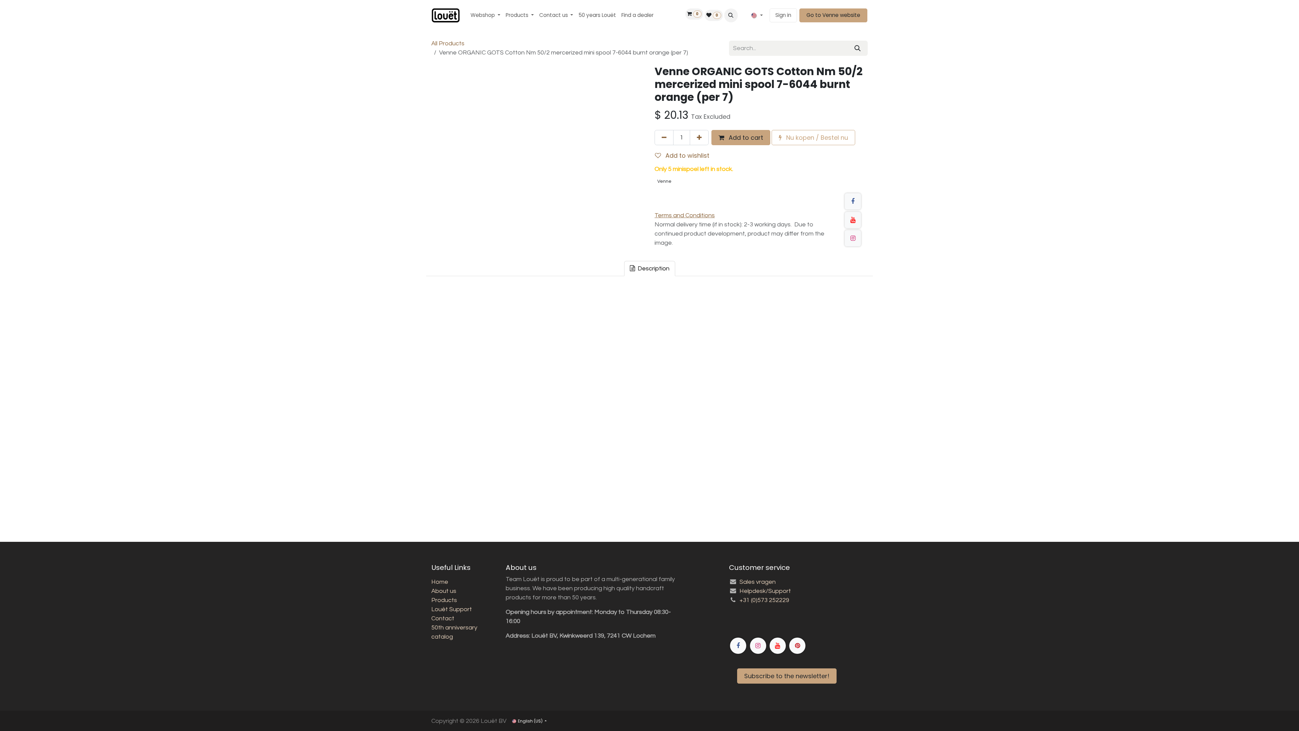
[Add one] (699, 137)
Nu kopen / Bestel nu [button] (816, 137)
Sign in (783, 15)
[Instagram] (853, 238)
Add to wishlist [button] (686, 155)
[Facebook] (853, 201)
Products (444, 600)
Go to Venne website (833, 15)
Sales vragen (757, 582)
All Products (447, 43)
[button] (731, 15)
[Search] (857, 48)
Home (439, 582)
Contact (442, 618)
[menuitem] (485, 15)
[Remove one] (664, 137)
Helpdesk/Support (765, 591)
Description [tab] (652, 268)
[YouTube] (853, 220)
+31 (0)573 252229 (764, 600)
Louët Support (451, 609)
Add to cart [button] (745, 137)
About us (443, 591)
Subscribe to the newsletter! (786, 676)
